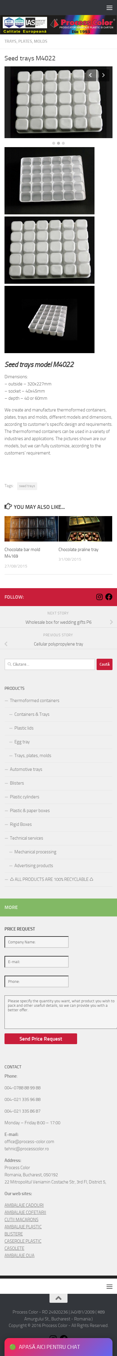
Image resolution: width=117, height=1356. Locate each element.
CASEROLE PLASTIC (22, 1241)
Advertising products (33, 865)
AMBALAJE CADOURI (24, 1205)
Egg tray (22, 742)
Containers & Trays (32, 714)
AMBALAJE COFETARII (25, 1212)
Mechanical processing (35, 852)
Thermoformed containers (34, 700)
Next (104, 75)
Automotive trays (26, 769)
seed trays (27, 486)
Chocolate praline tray (78, 549)
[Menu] (109, 7)
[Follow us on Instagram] (99, 596)
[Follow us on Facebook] (108, 596)
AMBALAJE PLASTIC (23, 1227)
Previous (90, 75)
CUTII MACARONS (21, 1219)
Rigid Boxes (21, 824)
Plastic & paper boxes (30, 810)
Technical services (26, 838)
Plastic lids (24, 728)
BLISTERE (13, 1234)
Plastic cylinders (24, 797)
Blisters (17, 783)
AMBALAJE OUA (19, 1255)
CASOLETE (14, 1248)
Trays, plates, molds (25, 41)
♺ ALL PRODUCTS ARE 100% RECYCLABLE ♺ (51, 879)
